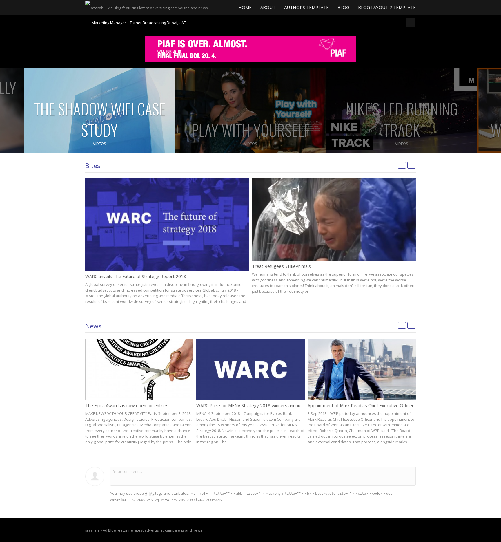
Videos (99, 143)
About (267, 7)
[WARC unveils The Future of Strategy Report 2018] (167, 224)
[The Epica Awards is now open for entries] (139, 369)
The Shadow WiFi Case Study (99, 119)
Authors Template (306, 7)
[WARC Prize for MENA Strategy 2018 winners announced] (250, 369)
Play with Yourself (250, 130)
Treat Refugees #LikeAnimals (281, 266)
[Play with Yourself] (250, 110)
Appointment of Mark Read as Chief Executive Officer (361, 405)
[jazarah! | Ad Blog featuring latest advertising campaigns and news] (146, 7)
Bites (92, 165)
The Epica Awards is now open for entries (126, 405)
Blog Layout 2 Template (387, 7)
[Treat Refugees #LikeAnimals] (334, 219)
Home (245, 7)
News (93, 325)
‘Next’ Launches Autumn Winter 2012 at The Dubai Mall (139, 23)
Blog (343, 7)
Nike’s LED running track (402, 119)
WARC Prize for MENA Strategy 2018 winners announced (253, 405)
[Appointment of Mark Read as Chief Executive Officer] (362, 369)
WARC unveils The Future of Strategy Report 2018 (135, 276)
